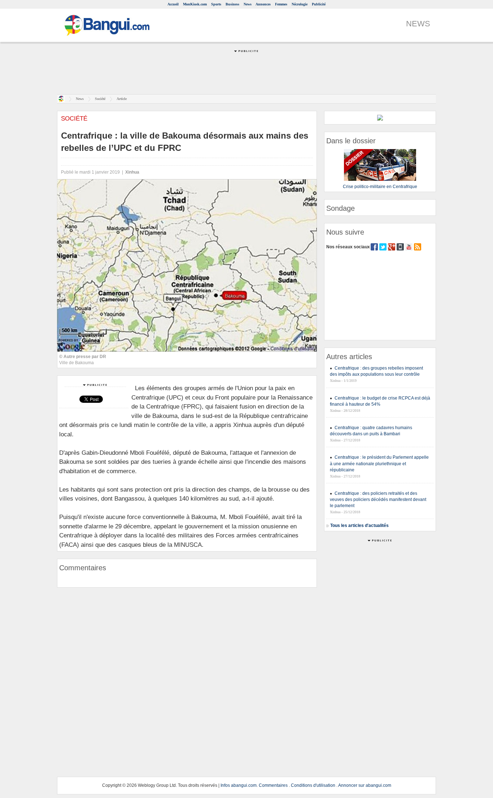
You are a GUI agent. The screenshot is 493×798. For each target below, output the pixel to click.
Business (232, 4)
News (248, 4)
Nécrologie (299, 4)
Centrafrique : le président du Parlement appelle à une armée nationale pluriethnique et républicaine (379, 463)
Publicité (319, 4)
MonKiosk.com (195, 4)
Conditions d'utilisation (313, 785)
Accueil (173, 4)
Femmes (281, 4)
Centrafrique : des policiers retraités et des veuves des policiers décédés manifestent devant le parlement (378, 499)
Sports (216, 4)
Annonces (263, 4)
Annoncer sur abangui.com (364, 785)
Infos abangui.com (239, 785)
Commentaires (273, 785)
